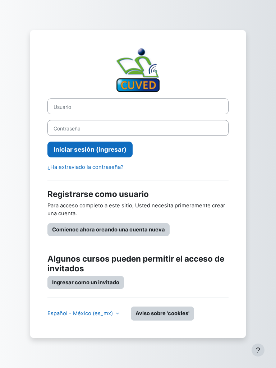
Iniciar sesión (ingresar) (90, 149)
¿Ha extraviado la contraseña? (85, 167)
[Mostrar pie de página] (258, 350)
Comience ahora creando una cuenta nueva (108, 229)
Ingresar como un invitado (85, 282)
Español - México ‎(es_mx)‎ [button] (80, 313)
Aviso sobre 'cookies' (162, 313)
